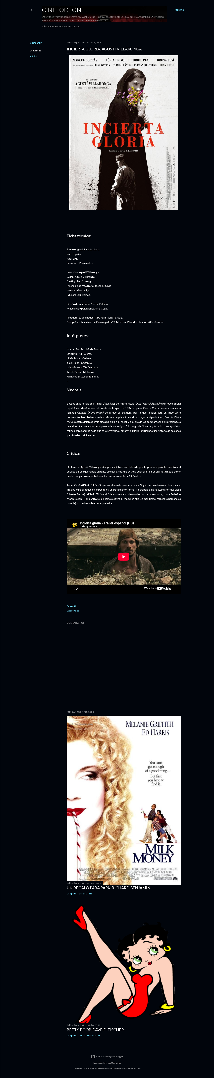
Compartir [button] (36, 42)
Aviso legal (72, 26)
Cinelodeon (61, 9)
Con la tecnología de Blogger (109, 1056)
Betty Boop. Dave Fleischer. (96, 1029)
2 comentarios (85, 893)
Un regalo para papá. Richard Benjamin (108, 887)
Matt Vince (116, 1063)
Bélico (33, 55)
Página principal (53, 26)
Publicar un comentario (89, 1035)
